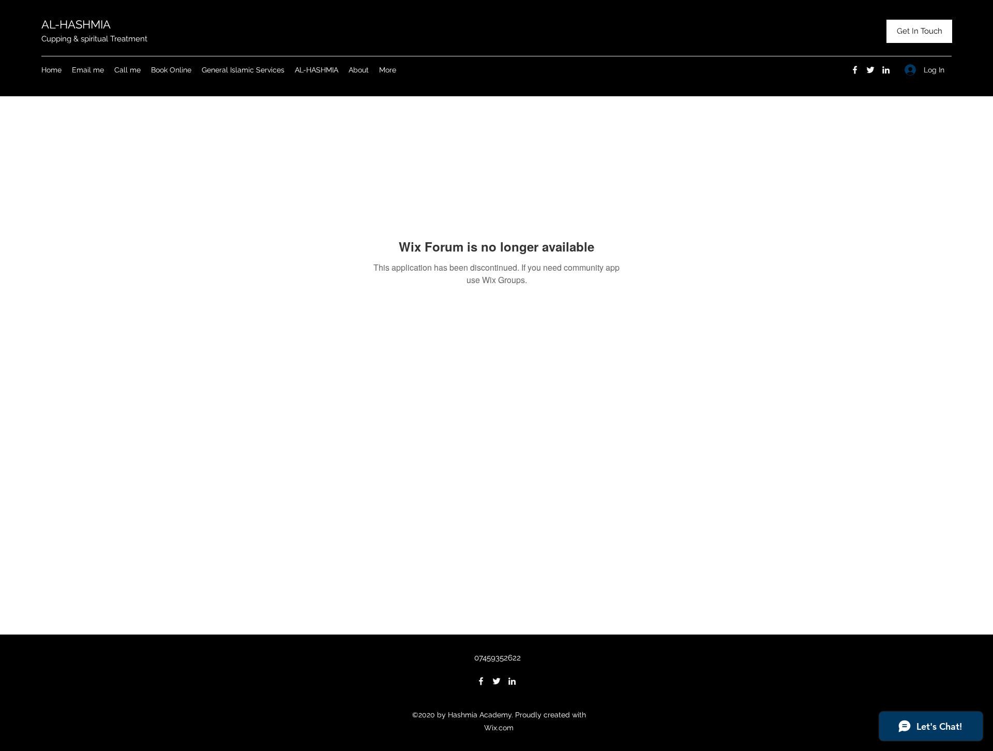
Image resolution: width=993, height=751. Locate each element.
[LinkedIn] (886, 70)
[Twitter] (870, 70)
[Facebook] (855, 70)
